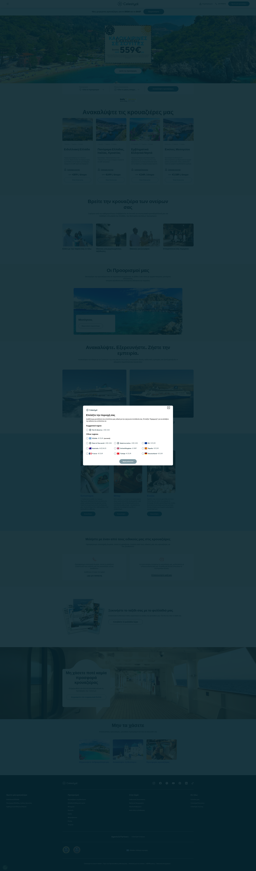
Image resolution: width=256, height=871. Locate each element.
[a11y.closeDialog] (168, 407)
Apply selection (128, 461)
